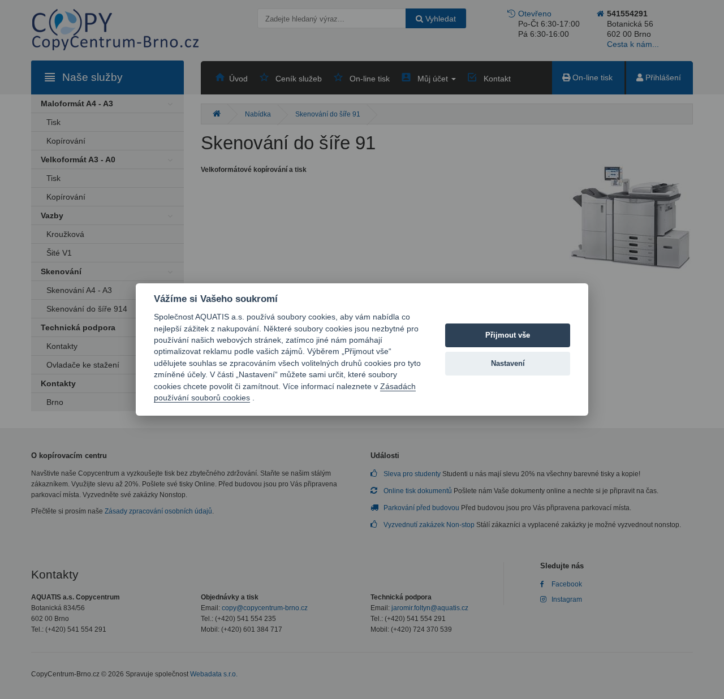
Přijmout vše (507, 335)
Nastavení (508, 363)
